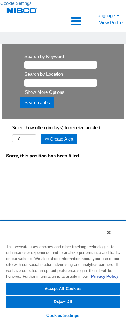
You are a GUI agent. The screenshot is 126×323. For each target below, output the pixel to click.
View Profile (111, 22)
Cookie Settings (16, 3)
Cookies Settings (62, 315)
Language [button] (105, 15)
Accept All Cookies (63, 288)
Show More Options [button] (45, 92)
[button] (63, 21)
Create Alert (61, 138)
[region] (63, 272)
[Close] (109, 232)
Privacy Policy (104, 276)
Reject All (63, 302)
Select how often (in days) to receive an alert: (57, 127)
